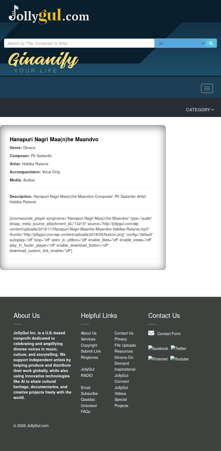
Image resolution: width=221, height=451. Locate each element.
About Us (88, 333)
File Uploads (125, 345)
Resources (124, 351)
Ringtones (89, 357)
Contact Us (124, 333)
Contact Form (167, 333)
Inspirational (125, 369)
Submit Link (91, 351)
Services (88, 339)
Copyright (89, 345)
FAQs (85, 411)
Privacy (121, 339)
